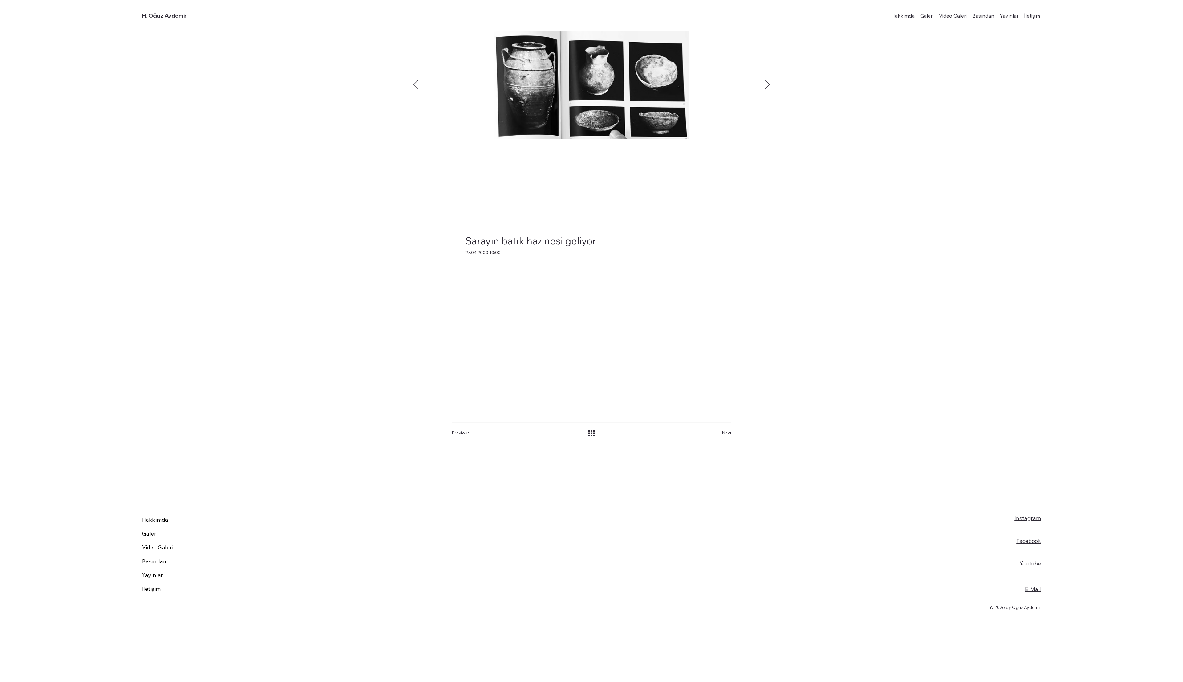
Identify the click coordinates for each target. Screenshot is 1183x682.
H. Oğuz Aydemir (164, 15)
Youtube (1030, 563)
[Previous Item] (416, 85)
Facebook (1028, 540)
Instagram (1027, 518)
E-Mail (1033, 589)
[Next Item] (767, 85)
